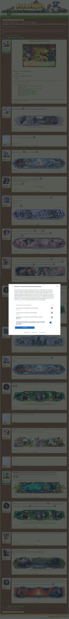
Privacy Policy (42, 332)
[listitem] (34, 305)
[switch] (51, 308)
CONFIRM (24, 327)
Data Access (34, 332)
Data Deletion (27, 332)
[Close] (58, 286)
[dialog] (34, 309)
